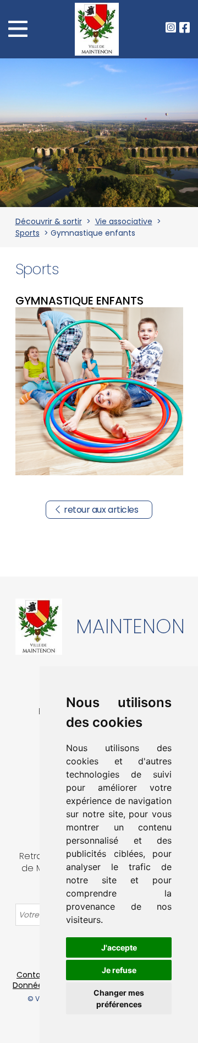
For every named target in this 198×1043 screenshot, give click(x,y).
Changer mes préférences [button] (119, 998)
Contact (32, 974)
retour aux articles (101, 509)
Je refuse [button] (119, 970)
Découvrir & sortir (48, 221)
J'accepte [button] (119, 947)
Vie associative (123, 221)
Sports (27, 232)
